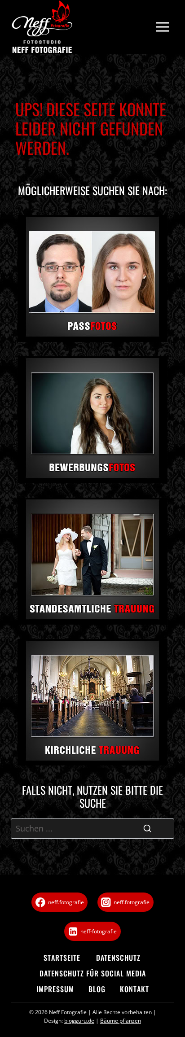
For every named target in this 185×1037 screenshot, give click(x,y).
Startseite (62, 957)
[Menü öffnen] (162, 27)
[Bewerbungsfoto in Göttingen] (92, 419)
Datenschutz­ (118, 957)
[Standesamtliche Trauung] (92, 561)
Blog (97, 989)
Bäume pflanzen (120, 1020)
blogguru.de (79, 1020)
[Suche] (147, 828)
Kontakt (134, 989)
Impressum (55, 989)
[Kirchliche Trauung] (92, 702)
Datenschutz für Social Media (93, 973)
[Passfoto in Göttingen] (92, 278)
